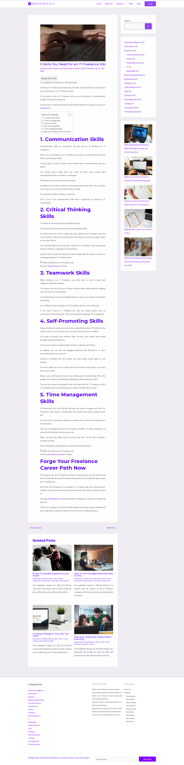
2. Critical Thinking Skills (51, 121)
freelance (44, 108)
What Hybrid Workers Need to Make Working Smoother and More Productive (136, 148)
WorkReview (131, 696)
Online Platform (130, 87)
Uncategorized (130, 108)
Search (127, 20)
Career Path (43, 641)
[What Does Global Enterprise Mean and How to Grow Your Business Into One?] (138, 246)
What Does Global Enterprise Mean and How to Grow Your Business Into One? (138, 261)
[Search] (148, 26)
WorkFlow (130, 721)
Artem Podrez (53, 266)
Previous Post (35, 528)
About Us (109, 4)
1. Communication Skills (51, 118)
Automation (129, 46)
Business (127, 50)
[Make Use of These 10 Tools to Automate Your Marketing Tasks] (138, 165)
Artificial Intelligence (132, 42)
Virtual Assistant (131, 112)
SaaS (126, 91)
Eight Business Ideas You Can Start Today (107, 708)
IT (99, 68)
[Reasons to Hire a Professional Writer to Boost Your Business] (138, 192)
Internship (55, 581)
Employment (46, 68)
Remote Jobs (106, 581)
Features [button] (119, 4)
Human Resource (133, 63)
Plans (131, 4)
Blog (139, 4)
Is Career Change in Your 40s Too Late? (51, 634)
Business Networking (132, 75)
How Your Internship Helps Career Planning (92, 638)
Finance (129, 59)
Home (99, 4)
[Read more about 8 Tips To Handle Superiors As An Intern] (52, 557)
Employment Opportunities (42, 581)
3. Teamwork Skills (49, 123)
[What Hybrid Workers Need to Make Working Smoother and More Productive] (138, 133)
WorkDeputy (53, 499)
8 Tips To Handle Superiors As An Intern (51, 574)
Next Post (112, 528)
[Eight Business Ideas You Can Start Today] (138, 218)
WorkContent (131, 702)
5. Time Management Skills (52, 129)
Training (91, 644)
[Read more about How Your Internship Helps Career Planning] (93, 619)
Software (128, 95)
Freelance (56, 68)
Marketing (130, 71)
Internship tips (64, 581)
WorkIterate (130, 706)
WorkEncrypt (131, 709)
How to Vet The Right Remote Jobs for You (93, 574)
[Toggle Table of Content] (68, 114)
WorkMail (130, 712)
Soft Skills (50, 641)
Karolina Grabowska (56, 454)
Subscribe (147, 759)
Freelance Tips (92, 68)
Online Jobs (97, 581)
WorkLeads (130, 718)
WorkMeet (130, 699)
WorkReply (130, 715)
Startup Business (131, 99)
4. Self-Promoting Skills (51, 126)
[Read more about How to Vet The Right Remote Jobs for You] (93, 557)
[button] (150, 3)
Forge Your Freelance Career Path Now (57, 132)
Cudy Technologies (82, 758)
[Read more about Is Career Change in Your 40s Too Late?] (52, 618)
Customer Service (133, 55)
